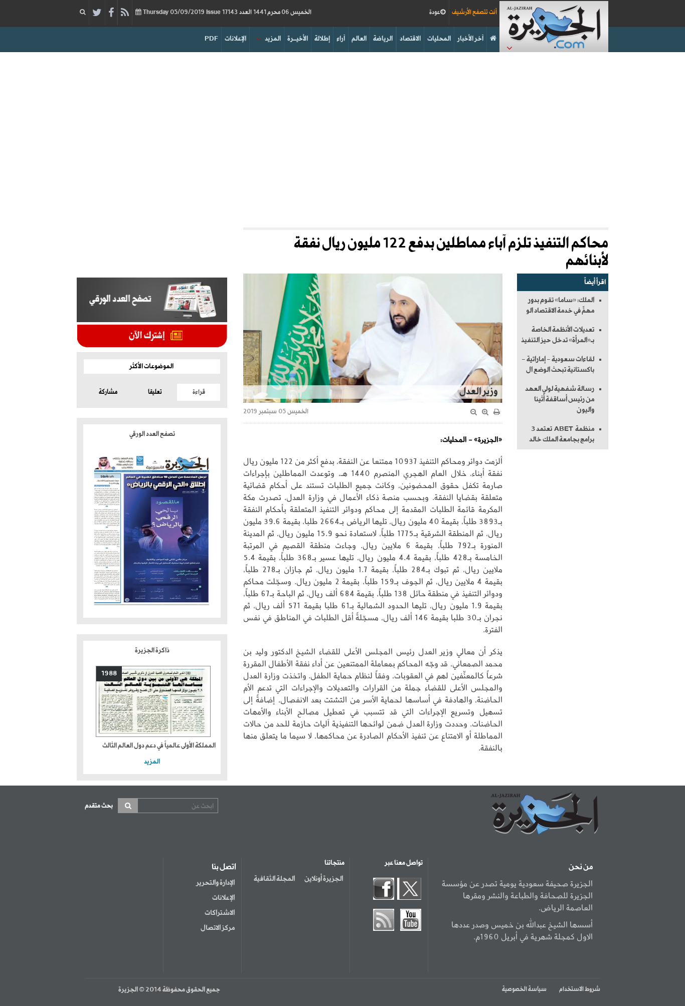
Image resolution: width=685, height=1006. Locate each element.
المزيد (273, 39)
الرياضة (383, 39)
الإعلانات (235, 39)
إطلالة (322, 39)
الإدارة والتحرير (215, 882)
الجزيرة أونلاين (323, 878)
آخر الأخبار (470, 39)
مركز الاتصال (218, 927)
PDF (211, 39)
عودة (434, 13)
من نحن (581, 867)
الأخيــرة (297, 39)
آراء (340, 39)
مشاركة (108, 392)
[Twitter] (97, 13)
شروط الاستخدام (579, 989)
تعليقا (155, 392)
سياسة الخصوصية (524, 989)
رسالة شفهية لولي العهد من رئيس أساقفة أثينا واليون (559, 399)
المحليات (439, 39)
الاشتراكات (220, 912)
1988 (109, 673)
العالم (359, 39)
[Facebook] (111, 13)
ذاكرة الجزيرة (152, 650)
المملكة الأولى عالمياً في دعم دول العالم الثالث (159, 745)
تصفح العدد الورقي (152, 434)
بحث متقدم (99, 806)
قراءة (199, 392)
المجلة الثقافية (274, 878)
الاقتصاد (410, 39)
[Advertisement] (342, 137)
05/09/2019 (226, 13)
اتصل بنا (224, 867)
